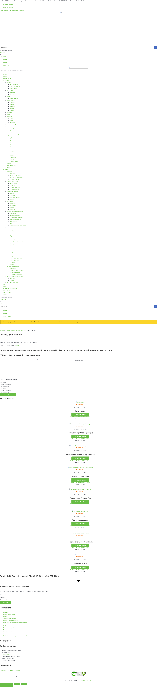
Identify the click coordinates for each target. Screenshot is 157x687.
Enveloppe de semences (10, 78)
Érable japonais (14, 98)
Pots (8, 238)
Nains (11, 121)
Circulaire (5, 76)
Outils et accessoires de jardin (15, 211)
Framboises (13, 147)
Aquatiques (10, 90)
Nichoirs (12, 207)
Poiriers (12, 104)
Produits (5, 169)
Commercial (6, 290)
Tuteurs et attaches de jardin (18, 226)
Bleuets (12, 143)
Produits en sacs (11, 250)
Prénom (2, 595)
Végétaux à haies (11, 165)
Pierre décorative (14, 260)
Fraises (12, 145)
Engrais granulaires (15, 187)
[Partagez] (17, 684)
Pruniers (12, 108)
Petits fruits (10, 141)
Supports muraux (14, 246)
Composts (12, 185)
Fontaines (12, 195)
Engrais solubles (14, 189)
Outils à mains (13, 222)
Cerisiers (12, 102)
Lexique (5, 612)
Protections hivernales (13, 282)
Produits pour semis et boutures (15, 276)
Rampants (12, 123)
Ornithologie (10, 201)
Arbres (8, 96)
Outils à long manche (15, 220)
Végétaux (6, 80)
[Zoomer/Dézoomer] (3, 684)
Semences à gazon (15, 272)
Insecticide (13, 234)
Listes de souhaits (8, 4)
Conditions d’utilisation (9, 618)
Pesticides (9, 228)
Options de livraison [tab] (5, 384)
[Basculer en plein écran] (10, 684)
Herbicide (12, 232)
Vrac (4, 284)
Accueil (5, 74)
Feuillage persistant (12, 125)
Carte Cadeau (7, 292)
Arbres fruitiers (11, 100)
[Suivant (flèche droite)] (10, 686)
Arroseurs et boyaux (15, 175)
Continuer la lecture (80, 415)
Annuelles (9, 82)
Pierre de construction (16, 258)
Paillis (11, 256)
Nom (1, 597)
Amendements (14, 183)
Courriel (2, 600)
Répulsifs (12, 236)
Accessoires (13, 173)
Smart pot (12, 244)
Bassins (12, 193)
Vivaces (12, 94)
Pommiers (12, 106)
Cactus (12, 155)
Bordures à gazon (15, 216)
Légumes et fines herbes (13, 135)
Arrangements (14, 84)
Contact (5, 294)
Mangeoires (13, 205)
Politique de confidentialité (10, 620)
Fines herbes (13, 139)
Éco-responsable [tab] (4, 387)
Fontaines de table (15, 197)
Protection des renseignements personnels (15, 622)
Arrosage (9, 171)
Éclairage (12, 280)
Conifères (9, 117)
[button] (12, 71)
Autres (12, 110)
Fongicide (12, 230)
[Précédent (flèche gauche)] (3, 686)
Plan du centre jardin (9, 614)
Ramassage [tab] (3, 382)
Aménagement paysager (10, 288)
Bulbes (8, 114)
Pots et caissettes (15, 86)
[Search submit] (155, 47)
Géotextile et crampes (16, 217)
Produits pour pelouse (13, 266)
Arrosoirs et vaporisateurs (17, 177)
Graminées (10, 127)
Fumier (12, 254)
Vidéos (5, 286)
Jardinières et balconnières (17, 242)
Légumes (12, 137)
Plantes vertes (14, 161)
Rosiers (9, 163)
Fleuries (12, 159)
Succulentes (13, 157)
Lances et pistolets (15, 179)
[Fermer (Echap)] (24, 684)
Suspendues (13, 88)
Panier (5, 59)
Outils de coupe (14, 224)
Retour (5, 616)
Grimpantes (10, 133)
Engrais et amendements (14, 181)
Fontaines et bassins (12, 191)
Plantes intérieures (12, 153)
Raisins (12, 149)
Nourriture (12, 209)
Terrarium (12, 248)
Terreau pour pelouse (16, 274)
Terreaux (12, 262)
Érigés (11, 119)
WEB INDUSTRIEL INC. (85, 680)
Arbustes (9, 112)
